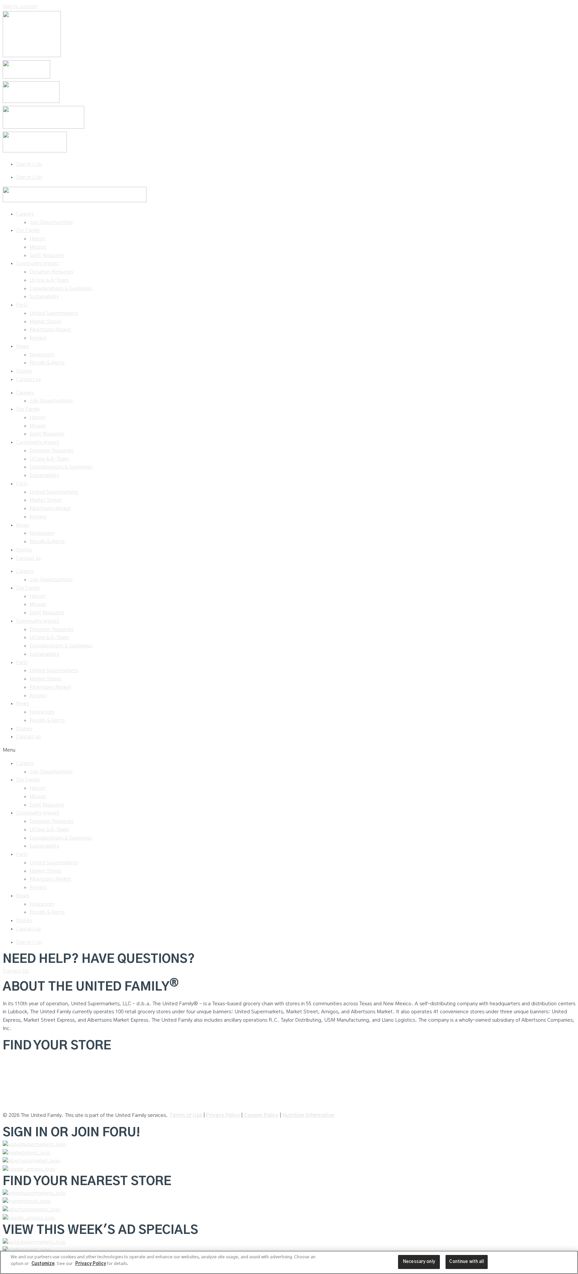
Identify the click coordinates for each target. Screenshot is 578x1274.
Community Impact (37, 263)
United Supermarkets (53, 313)
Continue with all (466, 1262)
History (37, 238)
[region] (289, 1262)
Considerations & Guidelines (60, 288)
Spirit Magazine (47, 255)
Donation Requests (51, 271)
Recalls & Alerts (47, 362)
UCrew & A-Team (49, 280)
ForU (21, 304)
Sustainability (44, 296)
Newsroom (42, 354)
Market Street (45, 321)
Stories (24, 371)
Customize (43, 1264)
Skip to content (20, 6)
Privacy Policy (223, 1115)
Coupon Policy (261, 1115)
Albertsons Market (50, 329)
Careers (25, 214)
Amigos (37, 338)
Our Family (28, 230)
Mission (37, 247)
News (22, 346)
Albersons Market (22, 1102)
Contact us (28, 379)
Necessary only (419, 1262)
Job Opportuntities (51, 222)
